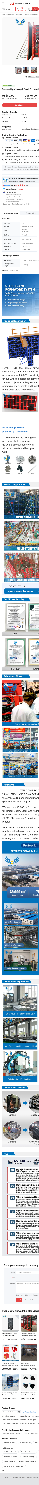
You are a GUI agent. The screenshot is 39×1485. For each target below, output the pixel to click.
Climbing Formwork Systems (29, 1420)
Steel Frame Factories (10, 1452)
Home (3, 14)
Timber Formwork (25, 1442)
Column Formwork (9, 1461)
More (4, 1470)
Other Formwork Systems (10, 1423)
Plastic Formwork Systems (10, 1420)
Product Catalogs (30, 1412)
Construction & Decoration (15, 14)
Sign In (5, 204)
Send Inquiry (19, 105)
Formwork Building (28, 1457)
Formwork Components (27, 1423)
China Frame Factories (28, 1452)
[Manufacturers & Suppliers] (20, 3)
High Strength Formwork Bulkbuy (14, 1466)
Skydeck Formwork (9, 1442)
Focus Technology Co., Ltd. (25, 1477)
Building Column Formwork (27, 1461)
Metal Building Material (11, 1457)
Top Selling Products (8, 1416)
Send (19, 1300)
